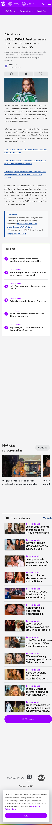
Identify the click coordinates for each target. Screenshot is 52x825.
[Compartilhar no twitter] (41, 74)
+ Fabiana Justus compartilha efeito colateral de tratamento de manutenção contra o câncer (25, 174)
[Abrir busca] (43, 3)
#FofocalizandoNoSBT (27, 223)
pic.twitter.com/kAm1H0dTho (20, 227)
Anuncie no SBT (26, 786)
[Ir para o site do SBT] (41, 778)
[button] (21, 473)
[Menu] (49, 3)
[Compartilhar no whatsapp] (11, 74)
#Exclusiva (12, 214)
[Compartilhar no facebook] (26, 74)
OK (26, 815)
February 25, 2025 (16, 233)
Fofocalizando (12, 34)
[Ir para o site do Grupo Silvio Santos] (21, 778)
